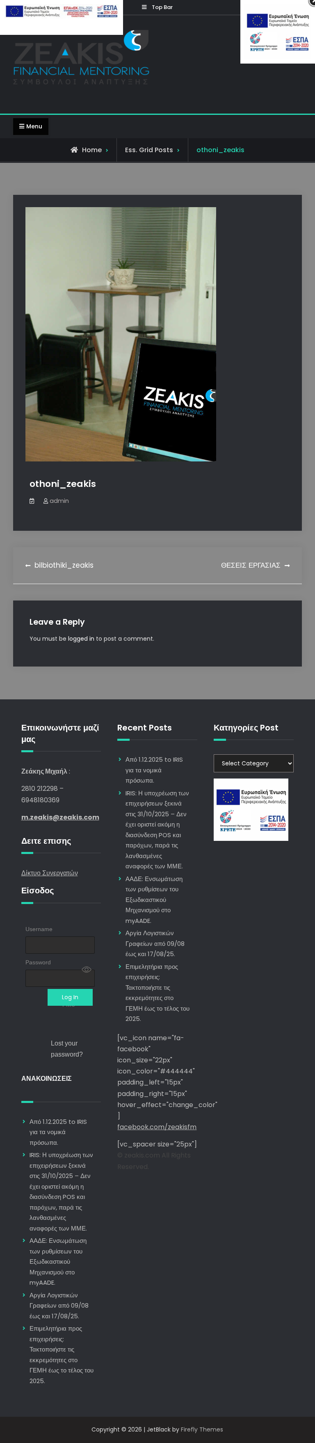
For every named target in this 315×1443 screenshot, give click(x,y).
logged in (81, 639)
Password (38, 962)
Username (38, 929)
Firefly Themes (202, 1429)
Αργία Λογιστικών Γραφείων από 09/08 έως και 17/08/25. (59, 1305)
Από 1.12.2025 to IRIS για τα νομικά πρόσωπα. (58, 1132)
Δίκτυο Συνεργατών (49, 873)
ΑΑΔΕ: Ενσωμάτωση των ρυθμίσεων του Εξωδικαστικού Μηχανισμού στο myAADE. (58, 1261)
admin (59, 500)
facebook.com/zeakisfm (156, 1127)
